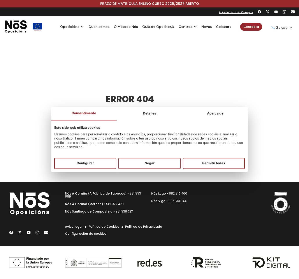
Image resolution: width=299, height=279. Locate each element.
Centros (185, 26)
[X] (268, 12)
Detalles (149, 113)
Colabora (223, 26)
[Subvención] (37, 26)
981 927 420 (115, 204)
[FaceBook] (259, 12)
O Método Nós (126, 26)
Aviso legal (74, 226)
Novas (206, 26)
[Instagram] (284, 12)
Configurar (85, 163)
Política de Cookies (103, 226)
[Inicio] (15, 26)
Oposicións (69, 26)
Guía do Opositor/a (158, 26)
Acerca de (215, 113)
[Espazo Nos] (280, 203)
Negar (150, 163)
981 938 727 (124, 211)
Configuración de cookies (85, 233)
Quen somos (98, 26)
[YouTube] (276, 12)
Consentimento (84, 113)
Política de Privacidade (143, 226)
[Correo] (293, 12)
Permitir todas (213, 163)
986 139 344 (177, 201)
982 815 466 (178, 193)
